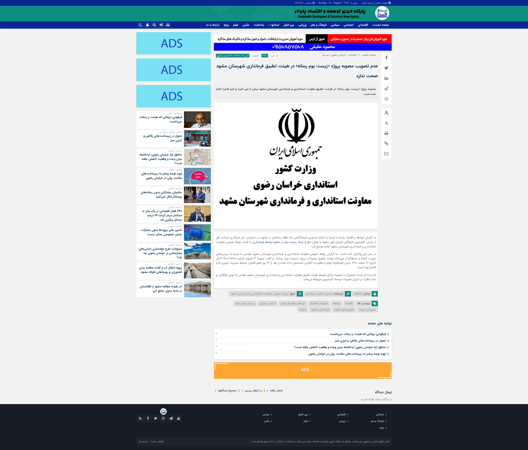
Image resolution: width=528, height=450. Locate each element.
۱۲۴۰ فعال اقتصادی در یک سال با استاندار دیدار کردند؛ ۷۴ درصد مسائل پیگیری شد (162, 215)
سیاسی (335, 25)
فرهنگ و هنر (318, 25)
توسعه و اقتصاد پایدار (293, 303)
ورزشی (302, 25)
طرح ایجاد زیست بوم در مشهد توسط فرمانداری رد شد (277, 242)
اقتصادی (363, 25)
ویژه (226, 25)
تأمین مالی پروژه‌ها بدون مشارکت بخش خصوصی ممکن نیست (161, 232)
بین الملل (288, 25)
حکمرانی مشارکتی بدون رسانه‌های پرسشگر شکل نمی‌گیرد (161, 194)
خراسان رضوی (339, 55)
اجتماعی (349, 25)
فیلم (235, 25)
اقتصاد (348, 303)
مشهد (303, 309)
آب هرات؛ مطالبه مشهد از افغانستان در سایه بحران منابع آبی (161, 288)
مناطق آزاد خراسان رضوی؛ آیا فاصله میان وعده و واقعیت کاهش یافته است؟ (340, 347)
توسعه (336, 303)
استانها (275, 25)
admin (358, 294)
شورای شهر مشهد (344, 309)
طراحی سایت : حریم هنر (151, 441)
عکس (245, 25)
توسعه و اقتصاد (319, 303)
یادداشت (258, 25)
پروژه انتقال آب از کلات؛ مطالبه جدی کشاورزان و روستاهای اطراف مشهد (160, 269)
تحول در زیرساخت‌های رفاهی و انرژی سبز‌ (360, 340)
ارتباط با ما (212, 25)
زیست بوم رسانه (245, 303)
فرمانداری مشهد (320, 309)
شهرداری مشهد (367, 309)
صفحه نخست (380, 25)
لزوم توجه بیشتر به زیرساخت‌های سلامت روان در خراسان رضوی (347, 354)
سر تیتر (325, 55)
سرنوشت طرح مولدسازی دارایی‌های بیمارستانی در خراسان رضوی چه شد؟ (160, 253)
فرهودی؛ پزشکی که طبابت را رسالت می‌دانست (358, 334)
